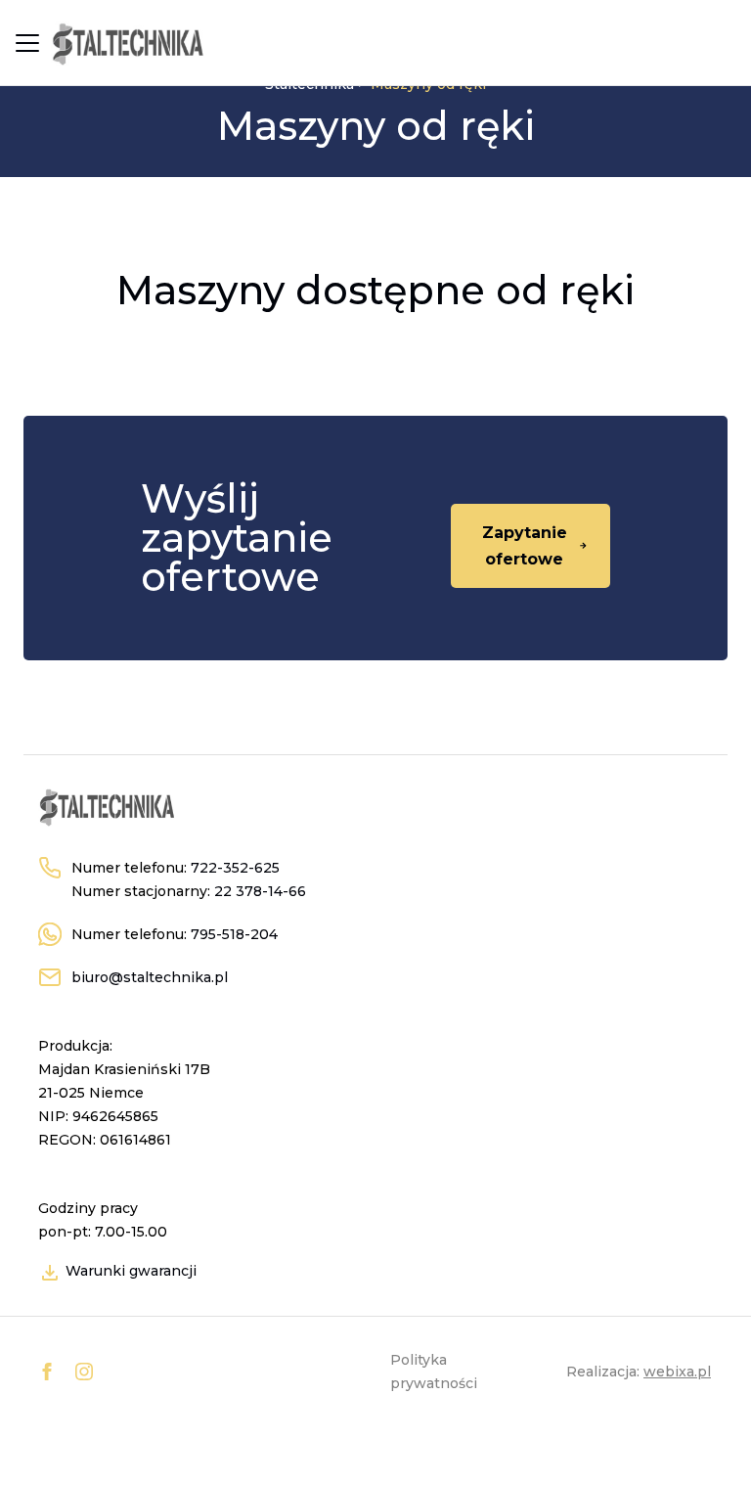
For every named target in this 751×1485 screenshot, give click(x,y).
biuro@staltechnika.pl (149, 977)
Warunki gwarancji (129, 1271)
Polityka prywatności (433, 1371)
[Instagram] (84, 1371)
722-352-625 (235, 868)
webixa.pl (677, 1371)
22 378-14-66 (260, 891)
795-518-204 (234, 934)
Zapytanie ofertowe (524, 545)
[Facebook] (47, 1371)
